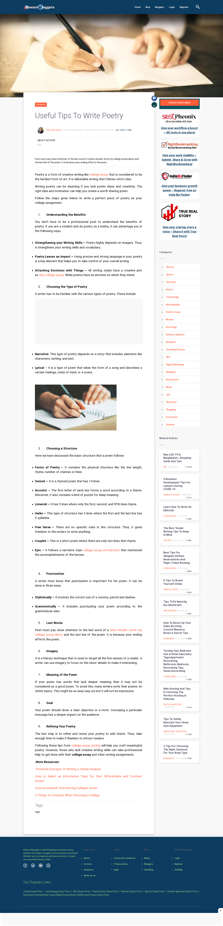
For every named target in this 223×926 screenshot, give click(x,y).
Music (169, 387)
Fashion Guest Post (131, 891)
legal (116, 869)
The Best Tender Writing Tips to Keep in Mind (176, 532)
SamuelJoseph (170, 589)
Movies (170, 319)
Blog (147, 7)
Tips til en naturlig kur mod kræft (175, 603)
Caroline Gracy (54, 130)
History (170, 267)
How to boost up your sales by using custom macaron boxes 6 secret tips (177, 628)
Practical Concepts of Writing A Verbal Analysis (68, 769)
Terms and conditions (124, 858)
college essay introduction (101, 550)
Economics (172, 417)
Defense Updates (175, 334)
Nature (169, 289)
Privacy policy (120, 864)
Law (168, 394)
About (87, 858)
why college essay (51, 275)
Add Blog (148, 869)
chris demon (169, 568)
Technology (172, 297)
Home (138, 7)
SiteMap (178, 869)
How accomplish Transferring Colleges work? (66, 788)
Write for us (89, 875)
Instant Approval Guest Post (182, 891)
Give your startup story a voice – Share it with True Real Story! (179, 231)
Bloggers (159, 7)
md (164, 467)
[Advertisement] (89, 322)
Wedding (170, 372)
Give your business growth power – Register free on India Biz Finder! (179, 190)
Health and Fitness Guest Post (93, 895)
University (171, 402)
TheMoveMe (169, 676)
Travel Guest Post (32, 891)
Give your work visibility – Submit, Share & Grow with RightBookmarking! (179, 160)
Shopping (171, 409)
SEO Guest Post (81, 891)
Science (170, 424)
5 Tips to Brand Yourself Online (173, 582)
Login (172, 7)
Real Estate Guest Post (105, 891)
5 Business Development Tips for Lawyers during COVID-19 (177, 484)
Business (40, 105)
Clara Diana (169, 516)
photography (173, 304)
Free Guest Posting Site (35, 895)
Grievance (88, 869)
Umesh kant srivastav (175, 731)
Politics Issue (173, 312)
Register (184, 7)
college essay (98, 174)
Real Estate (172, 379)
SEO (168, 357)
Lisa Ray (167, 540)
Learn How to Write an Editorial (177, 508)
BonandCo (168, 758)
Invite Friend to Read (179, 102)
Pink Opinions (170, 611)
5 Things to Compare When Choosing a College (67, 795)
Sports (169, 274)
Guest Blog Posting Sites (63, 895)
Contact (88, 864)
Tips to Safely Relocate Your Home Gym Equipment (176, 722)
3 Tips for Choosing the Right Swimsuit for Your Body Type (175, 749)
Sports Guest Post (154, 891)
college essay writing (86, 745)
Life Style (171, 282)
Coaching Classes (175, 349)
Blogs (147, 858)
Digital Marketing (175, 364)
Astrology (171, 327)
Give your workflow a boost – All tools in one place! (179, 130)
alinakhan (168, 638)
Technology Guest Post (57, 891)
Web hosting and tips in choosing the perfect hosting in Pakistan (177, 693)
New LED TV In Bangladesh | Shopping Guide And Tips (177, 458)
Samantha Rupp (171, 495)
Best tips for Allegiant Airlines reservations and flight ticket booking (177, 557)
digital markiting (172, 704)
